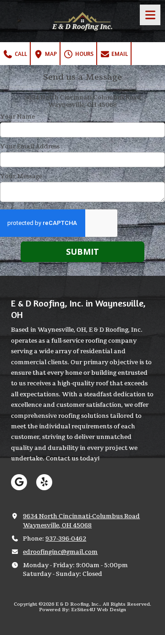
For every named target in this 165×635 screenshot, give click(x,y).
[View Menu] (150, 15)
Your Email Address (30, 146)
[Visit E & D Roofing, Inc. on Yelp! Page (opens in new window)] (44, 482)
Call (20, 53)
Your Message (21, 176)
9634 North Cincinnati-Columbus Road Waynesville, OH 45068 (81, 520)
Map (50, 53)
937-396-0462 (65, 539)
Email (119, 53)
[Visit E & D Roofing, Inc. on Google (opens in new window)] (19, 482)
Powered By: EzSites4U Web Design (82, 610)
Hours (84, 53)
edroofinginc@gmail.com (60, 552)
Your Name (17, 116)
